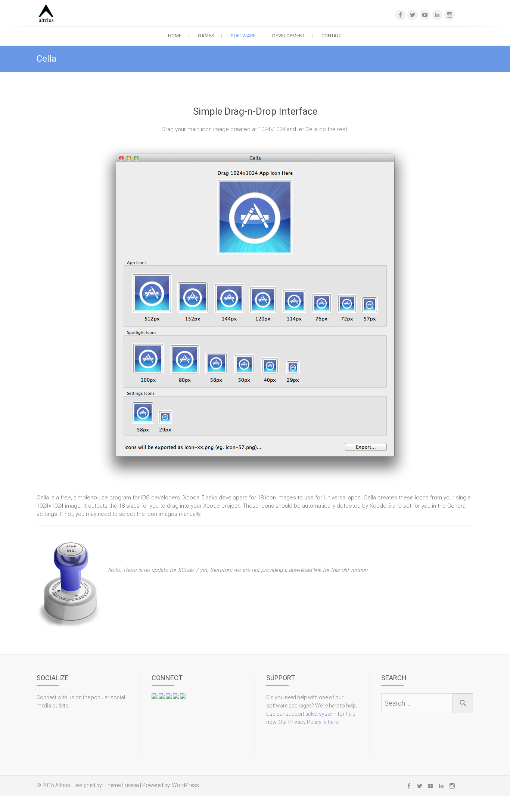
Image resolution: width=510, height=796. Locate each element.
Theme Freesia (121, 785)
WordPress (185, 785)
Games (206, 35)
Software (243, 35)
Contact (331, 35)
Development (288, 35)
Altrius (62, 785)
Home (174, 35)
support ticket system (311, 714)
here (333, 722)
